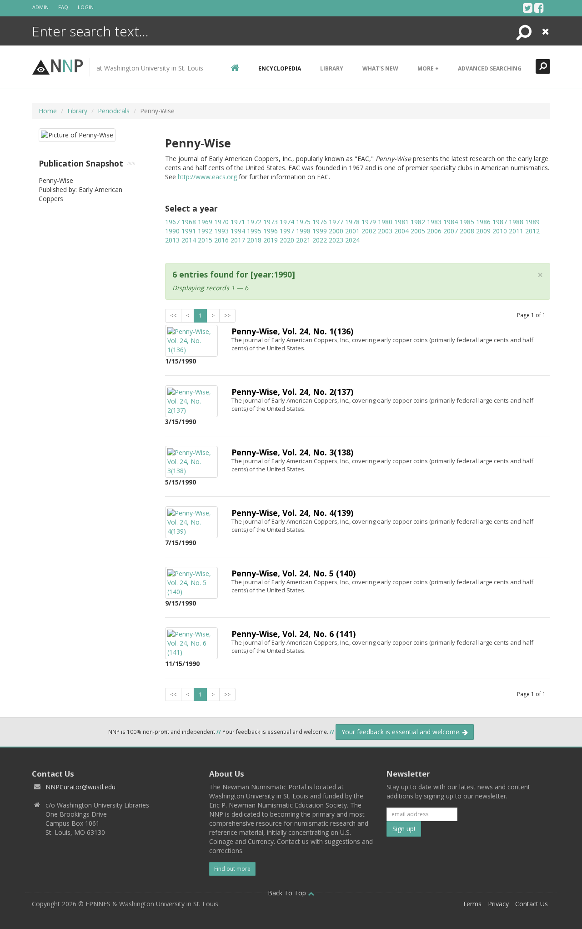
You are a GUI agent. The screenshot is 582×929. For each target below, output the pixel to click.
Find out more (232, 869)
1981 (401, 221)
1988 (516, 221)
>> (227, 315)
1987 (499, 221)
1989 (532, 221)
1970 (221, 221)
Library (331, 68)
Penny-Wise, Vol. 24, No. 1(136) (292, 331)
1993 (221, 231)
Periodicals (114, 110)
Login (86, 7)
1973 (270, 221)
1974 (287, 221)
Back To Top (288, 893)
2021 (303, 240)
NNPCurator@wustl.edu (80, 787)
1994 (238, 231)
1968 (188, 221)
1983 (434, 221)
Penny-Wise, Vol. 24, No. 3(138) (292, 452)
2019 (270, 240)
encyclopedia (279, 68)
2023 (336, 240)
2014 (188, 240)
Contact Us (531, 903)
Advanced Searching (490, 68)
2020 (287, 240)
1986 (483, 221)
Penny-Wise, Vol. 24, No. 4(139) (292, 512)
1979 (368, 221)
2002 (368, 231)
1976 (319, 221)
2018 (254, 240)
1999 (319, 231)
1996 (270, 231)
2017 (238, 240)
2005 (418, 231)
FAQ (63, 7)
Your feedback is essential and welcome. (401, 731)
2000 (336, 231)
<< (173, 315)
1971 (238, 221)
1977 (336, 221)
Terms (472, 903)
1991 (188, 231)
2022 (319, 240)
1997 (287, 231)
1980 (385, 221)
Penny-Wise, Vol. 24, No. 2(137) (292, 391)
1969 (205, 221)
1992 (205, 231)
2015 (205, 240)
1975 (303, 221)
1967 (172, 221)
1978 (352, 221)
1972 (254, 221)
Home (48, 110)
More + (428, 68)
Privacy (498, 903)
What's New (380, 68)
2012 (532, 231)
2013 (172, 240)
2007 (450, 231)
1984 (450, 221)
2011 (516, 231)
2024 (352, 240)
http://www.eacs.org (207, 176)
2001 (352, 231)
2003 (385, 231)
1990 (172, 231)
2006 (434, 231)
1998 (303, 231)
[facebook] (539, 7)
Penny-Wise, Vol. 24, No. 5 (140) (293, 573)
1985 (467, 221)
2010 (499, 231)
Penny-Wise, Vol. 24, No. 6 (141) (293, 633)
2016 (221, 240)
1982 (418, 221)
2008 (467, 231)
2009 (483, 231)
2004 (401, 231)
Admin (40, 7)
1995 (254, 231)
